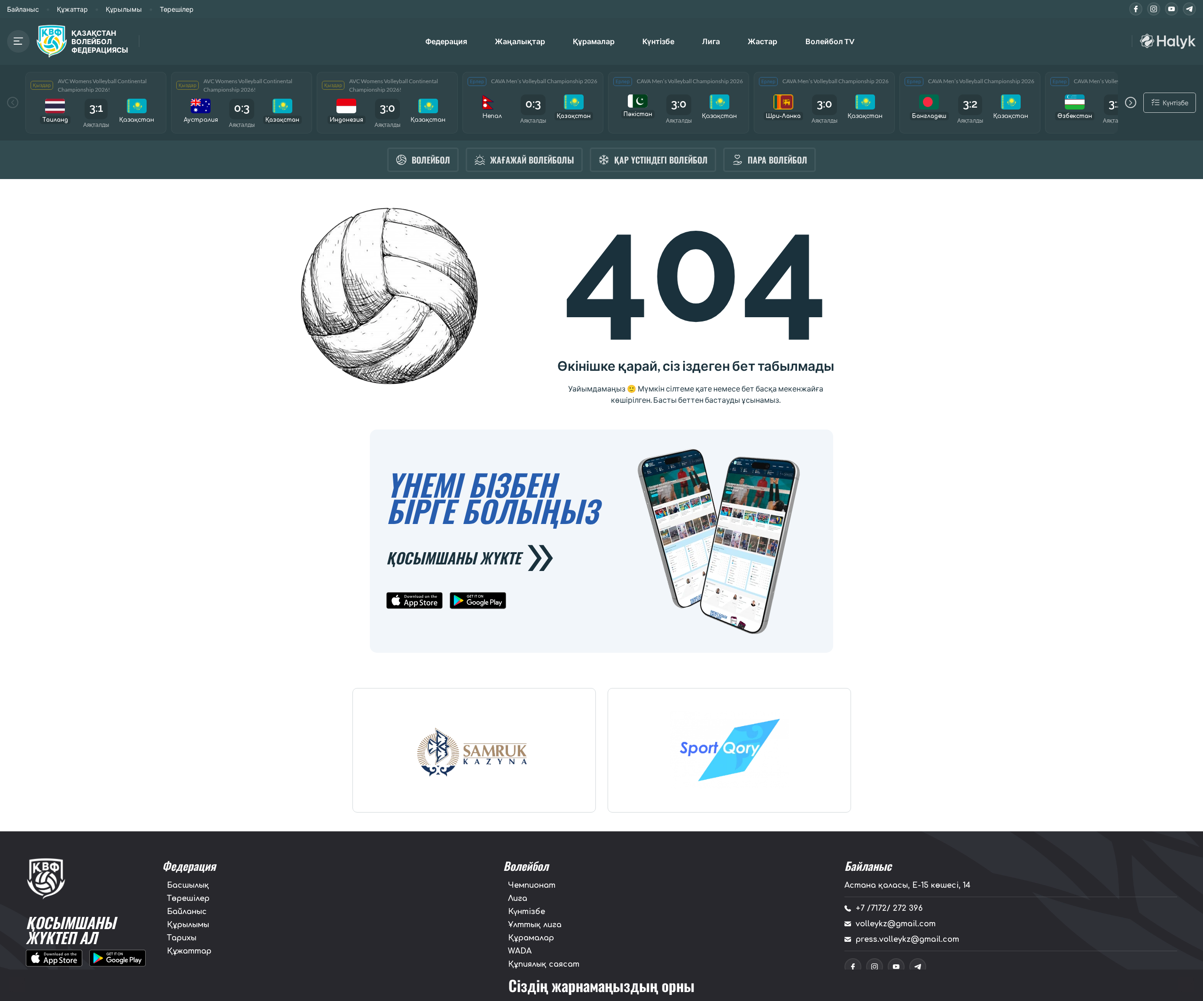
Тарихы (181, 938)
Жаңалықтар (520, 41)
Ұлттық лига (535, 925)
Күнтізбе (658, 41)
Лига (711, 41)
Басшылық (188, 885)
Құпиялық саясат (543, 964)
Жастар (762, 41)
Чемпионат (531, 885)
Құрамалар (531, 938)
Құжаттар (72, 9)
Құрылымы (124, 9)
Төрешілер (177, 9)
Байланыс (23, 9)
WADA (519, 951)
